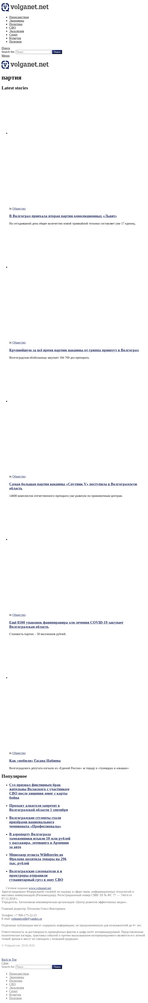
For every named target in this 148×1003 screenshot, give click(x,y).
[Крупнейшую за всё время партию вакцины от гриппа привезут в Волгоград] (78, 283)
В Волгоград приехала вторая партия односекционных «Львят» (63, 216)
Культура (15, 38)
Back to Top (9, 959)
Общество (19, 208)
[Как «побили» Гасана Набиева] (78, 693)
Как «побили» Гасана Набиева (35, 761)
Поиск (57, 52)
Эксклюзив (16, 31)
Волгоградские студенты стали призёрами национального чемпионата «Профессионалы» (35, 822)
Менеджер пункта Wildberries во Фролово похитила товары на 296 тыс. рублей (37, 859)
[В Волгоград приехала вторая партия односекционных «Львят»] (78, 149)
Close (5, 963)
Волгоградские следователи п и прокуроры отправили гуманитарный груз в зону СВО (36, 875)
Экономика (16, 20)
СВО (12, 27)
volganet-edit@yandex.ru (26, 918)
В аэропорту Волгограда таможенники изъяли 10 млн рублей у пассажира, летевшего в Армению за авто (39, 840)
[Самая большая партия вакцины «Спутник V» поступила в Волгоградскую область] (78, 417)
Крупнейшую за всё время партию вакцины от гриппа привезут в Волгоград (74, 350)
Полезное (15, 41)
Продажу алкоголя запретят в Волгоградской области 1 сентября (38, 807)
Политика (15, 24)
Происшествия (19, 17)
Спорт (13, 34)
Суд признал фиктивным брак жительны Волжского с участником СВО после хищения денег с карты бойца (39, 791)
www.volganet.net (40, 888)
